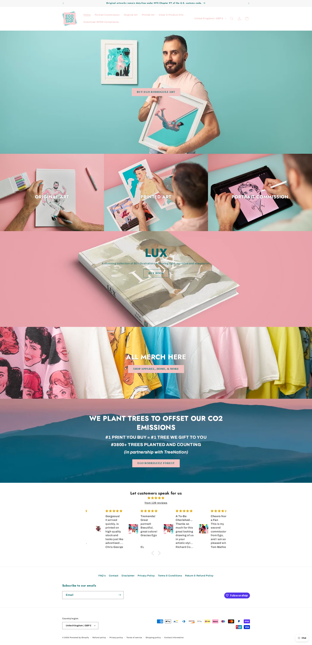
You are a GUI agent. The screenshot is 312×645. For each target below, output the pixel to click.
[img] (156, 498)
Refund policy (99, 637)
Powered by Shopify (79, 637)
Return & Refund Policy (199, 575)
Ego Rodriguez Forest (156, 463)
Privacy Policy (146, 575)
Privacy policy (116, 637)
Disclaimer (128, 575)
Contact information (174, 637)
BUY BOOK (155, 273)
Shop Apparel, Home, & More (156, 368)
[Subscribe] (119, 595)
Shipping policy (153, 637)
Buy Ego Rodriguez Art (156, 92)
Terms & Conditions (170, 575)
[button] (231, 18)
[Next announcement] (248, 3)
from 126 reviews (156, 502)
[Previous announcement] (63, 3)
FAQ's (102, 575)
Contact (113, 575)
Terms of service (134, 637)
